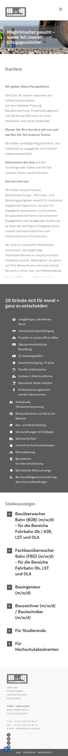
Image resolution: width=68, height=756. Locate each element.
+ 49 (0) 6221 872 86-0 (25, 721)
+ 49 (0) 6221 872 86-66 (25, 725)
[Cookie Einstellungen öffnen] (6, 751)
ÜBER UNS (12, 687)
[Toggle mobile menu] (61, 9)
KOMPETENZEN (15, 691)
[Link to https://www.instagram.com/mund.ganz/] (8, 735)
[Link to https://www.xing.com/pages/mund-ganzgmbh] (8, 743)
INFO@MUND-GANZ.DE (28, 728)
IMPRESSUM (29, 752)
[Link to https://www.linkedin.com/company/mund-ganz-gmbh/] (8, 739)
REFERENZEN (14, 698)
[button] (31, 525)
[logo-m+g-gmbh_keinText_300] (17, 675)
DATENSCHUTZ (45, 752)
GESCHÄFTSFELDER (17, 694)
